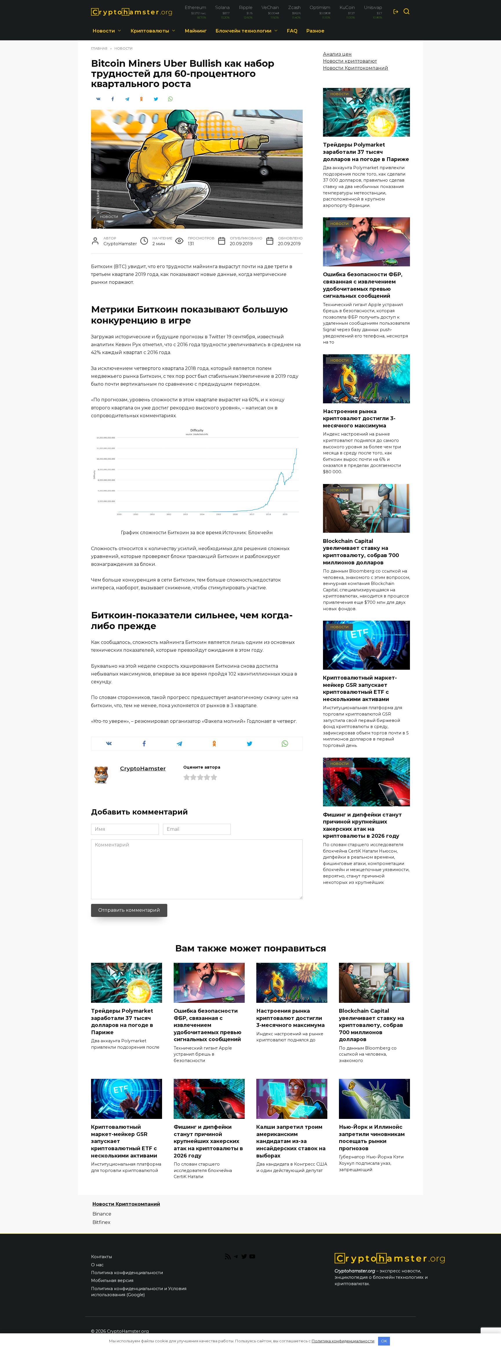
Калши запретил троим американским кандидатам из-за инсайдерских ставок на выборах (291, 1141)
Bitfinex (101, 1222)
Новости (103, 31)
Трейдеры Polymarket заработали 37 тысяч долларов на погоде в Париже (366, 152)
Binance (101, 1214)
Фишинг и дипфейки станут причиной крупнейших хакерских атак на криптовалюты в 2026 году (362, 825)
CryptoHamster (143, 768)
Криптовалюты (149, 31)
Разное (315, 31)
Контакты (101, 1256)
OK (384, 1341)
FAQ (292, 31)
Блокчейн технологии (243, 31)
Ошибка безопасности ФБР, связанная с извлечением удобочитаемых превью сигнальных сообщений (362, 285)
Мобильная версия (112, 1280)
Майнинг (196, 31)
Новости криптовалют (350, 61)
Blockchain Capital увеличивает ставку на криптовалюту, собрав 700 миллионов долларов (361, 551)
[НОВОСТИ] (366, 133)
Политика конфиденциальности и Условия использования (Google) (138, 1292)
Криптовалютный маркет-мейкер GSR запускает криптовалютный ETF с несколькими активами (360, 688)
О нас (97, 1264)
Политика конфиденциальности (127, 1272)
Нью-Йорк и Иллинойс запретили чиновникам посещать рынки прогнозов (372, 1137)
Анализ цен (337, 54)
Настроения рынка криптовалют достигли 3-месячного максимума (359, 418)
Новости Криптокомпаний (355, 68)
